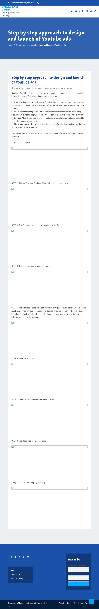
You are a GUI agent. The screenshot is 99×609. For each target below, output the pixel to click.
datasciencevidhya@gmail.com (22, 3)
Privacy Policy (17, 579)
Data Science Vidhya (10, 8)
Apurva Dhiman (35, 88)
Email (70, 574)
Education (68, 88)
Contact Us (15, 575)
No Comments (53, 88)
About (13, 570)
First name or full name (76, 566)
